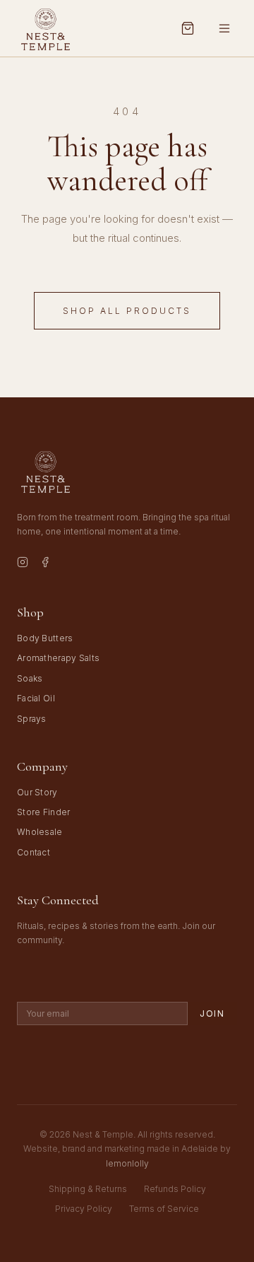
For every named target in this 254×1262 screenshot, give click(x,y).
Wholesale (40, 831)
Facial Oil (36, 698)
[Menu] (224, 28)
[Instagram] (22, 564)
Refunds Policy (175, 1189)
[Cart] (187, 28)
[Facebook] (45, 564)
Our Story (37, 792)
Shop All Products (127, 310)
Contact (33, 852)
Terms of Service (164, 1208)
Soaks (30, 678)
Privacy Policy (83, 1208)
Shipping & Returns (88, 1189)
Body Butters (45, 638)
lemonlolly (127, 1163)
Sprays (32, 718)
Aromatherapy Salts (58, 658)
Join (212, 1013)
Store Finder (44, 812)
